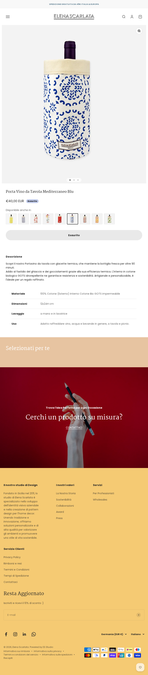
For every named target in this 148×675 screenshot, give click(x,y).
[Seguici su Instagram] (15, 634)
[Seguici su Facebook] (6, 634)
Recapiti (8, 658)
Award (60, 512)
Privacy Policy (12, 557)
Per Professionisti (103, 493)
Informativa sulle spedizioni (57, 654)
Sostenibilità (63, 499)
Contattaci (11, 582)
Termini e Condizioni (16, 569)
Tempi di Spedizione (16, 576)
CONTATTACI (74, 427)
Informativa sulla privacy (48, 651)
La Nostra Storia (66, 493)
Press (59, 518)
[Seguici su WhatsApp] (33, 634)
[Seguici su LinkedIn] (24, 634)
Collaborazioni (65, 506)
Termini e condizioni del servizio (21, 654)
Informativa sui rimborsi (17, 651)
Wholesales (100, 499)
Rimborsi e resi (13, 563)
